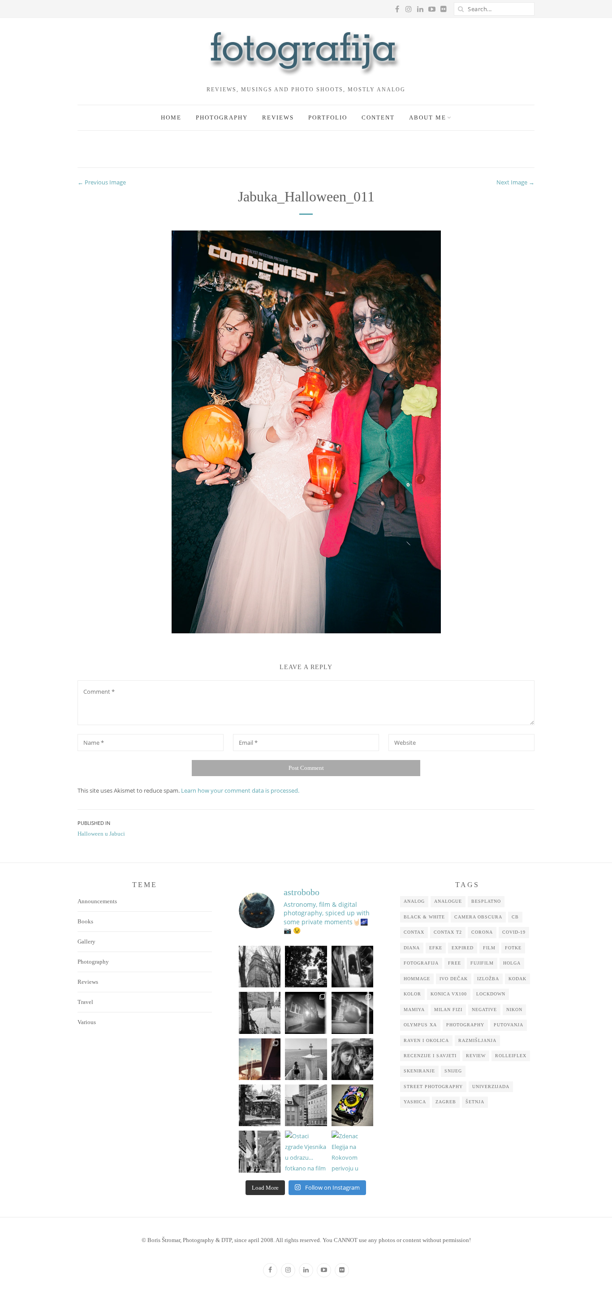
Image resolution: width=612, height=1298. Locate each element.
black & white (424, 916)
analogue (448, 901)
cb (515, 916)
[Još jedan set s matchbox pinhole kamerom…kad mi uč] (352, 1012)
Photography (222, 117)
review (476, 1055)
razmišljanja (477, 1040)
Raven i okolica (426, 1040)
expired (463, 947)
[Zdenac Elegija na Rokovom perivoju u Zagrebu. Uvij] (352, 1151)
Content (378, 117)
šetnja (474, 1101)
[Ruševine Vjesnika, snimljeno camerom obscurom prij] (306, 966)
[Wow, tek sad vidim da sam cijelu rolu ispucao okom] (259, 1105)
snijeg (453, 1070)
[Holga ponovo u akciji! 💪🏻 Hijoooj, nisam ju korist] (352, 966)
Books (85, 921)
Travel (85, 1002)
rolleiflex (510, 1055)
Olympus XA (420, 1024)
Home (171, 117)
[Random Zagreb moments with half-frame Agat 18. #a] (259, 1059)
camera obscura (478, 916)
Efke (435, 947)
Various (87, 1022)
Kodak (517, 978)
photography (465, 1024)
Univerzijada (490, 1086)
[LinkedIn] (306, 1270)
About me (427, 117)
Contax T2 (448, 932)
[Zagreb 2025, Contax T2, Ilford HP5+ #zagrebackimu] (259, 1012)
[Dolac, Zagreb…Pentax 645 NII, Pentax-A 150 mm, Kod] (306, 1105)
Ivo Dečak (454, 978)
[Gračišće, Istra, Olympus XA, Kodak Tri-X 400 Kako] (259, 966)
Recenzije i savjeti (430, 1055)
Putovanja (508, 1024)
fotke (513, 947)
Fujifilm (482, 963)
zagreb (445, 1101)
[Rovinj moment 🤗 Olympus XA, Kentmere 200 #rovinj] (306, 1059)
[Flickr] (342, 1270)
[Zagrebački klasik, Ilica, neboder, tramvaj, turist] (259, 1151)
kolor (412, 993)
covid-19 (514, 932)
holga (512, 963)
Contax (414, 932)
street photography (433, 1086)
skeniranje (419, 1070)
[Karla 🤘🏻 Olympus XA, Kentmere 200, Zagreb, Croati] (352, 1059)
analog (414, 901)
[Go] (460, 9)
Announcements (97, 901)
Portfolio (327, 117)
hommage (417, 978)
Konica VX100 (449, 993)
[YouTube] (324, 1270)
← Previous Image (102, 182)
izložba (488, 978)
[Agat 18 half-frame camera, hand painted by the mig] (352, 1105)
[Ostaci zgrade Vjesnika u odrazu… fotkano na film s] (306, 1151)
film (489, 947)
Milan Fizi (448, 1009)
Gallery (86, 941)
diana (412, 947)
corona (482, 932)
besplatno (486, 901)
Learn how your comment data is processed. (240, 790)
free (454, 963)
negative (484, 1009)
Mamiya (414, 1009)
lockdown (490, 993)
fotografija (421, 963)
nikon (514, 1009)
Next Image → (515, 182)
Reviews (278, 117)
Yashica (415, 1101)
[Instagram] (288, 1270)
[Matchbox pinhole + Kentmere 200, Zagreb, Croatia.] (306, 1012)
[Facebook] (270, 1270)
